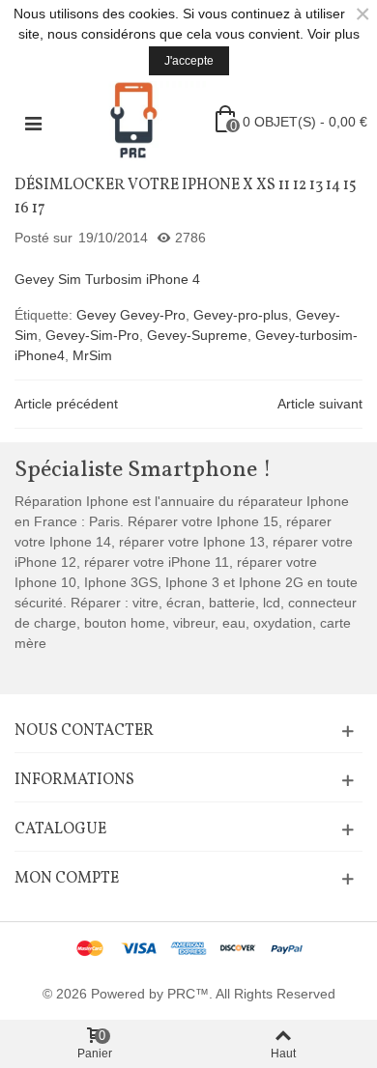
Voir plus (333, 34)
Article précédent (66, 403)
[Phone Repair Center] (133, 121)
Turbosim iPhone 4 (142, 279)
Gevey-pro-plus (240, 315)
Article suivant (319, 403)
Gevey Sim (47, 279)
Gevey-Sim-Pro (92, 335)
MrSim (92, 355)
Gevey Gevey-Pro (131, 315)
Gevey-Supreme (197, 335)
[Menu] (32, 121)
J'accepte (189, 61)
